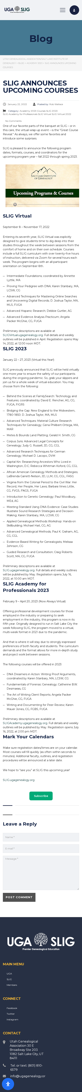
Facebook (12, 1008)
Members (12, 985)
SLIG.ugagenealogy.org (19, 570)
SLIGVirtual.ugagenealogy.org (23, 335)
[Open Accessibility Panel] (8, 1084)
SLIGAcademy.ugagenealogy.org (25, 723)
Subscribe (41, 796)
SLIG (9, 979)
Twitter (11, 1013)
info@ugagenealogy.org (28, 1076)
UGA (9, 973)
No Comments (13, 120)
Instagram (12, 1019)
